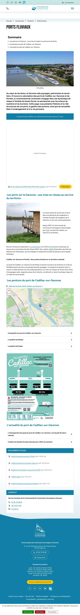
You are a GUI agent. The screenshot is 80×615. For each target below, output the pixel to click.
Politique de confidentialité (60, 596)
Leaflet (56, 326)
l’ (51, 249)
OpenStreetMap (67, 326)
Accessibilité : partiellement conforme (40, 599)
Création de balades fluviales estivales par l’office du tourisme (30, 442)
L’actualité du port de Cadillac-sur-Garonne (24, 47)
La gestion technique (15, 346)
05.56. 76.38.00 (16, 502)
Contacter (14, 509)
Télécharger (65, 187)
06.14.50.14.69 (16, 506)
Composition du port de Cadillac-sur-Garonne (24, 333)
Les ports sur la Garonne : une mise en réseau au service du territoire (33, 41)
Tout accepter (28, 612)
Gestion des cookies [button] (15, 596)
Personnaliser (52, 612)
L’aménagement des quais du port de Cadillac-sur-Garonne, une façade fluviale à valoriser (37, 434)
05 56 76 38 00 (41, 552)
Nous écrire (41, 558)
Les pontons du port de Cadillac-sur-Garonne (25, 44)
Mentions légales (42, 596)
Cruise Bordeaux (35, 247)
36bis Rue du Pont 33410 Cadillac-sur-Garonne (26, 286)
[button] (7, 8)
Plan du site (29, 596)
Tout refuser (40, 612)
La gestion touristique (15, 340)
